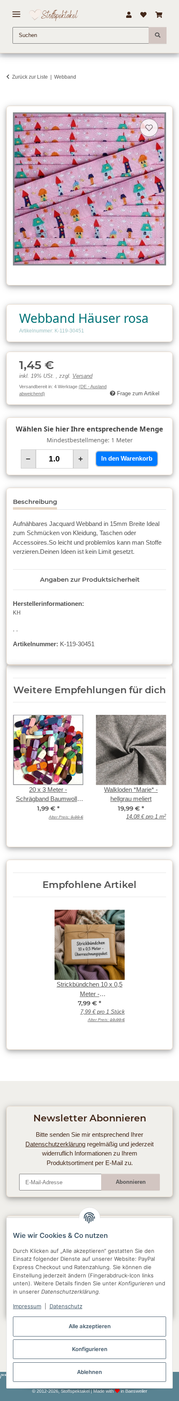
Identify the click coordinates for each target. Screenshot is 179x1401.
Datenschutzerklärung (55, 1144)
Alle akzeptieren (90, 1326)
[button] (129, 15)
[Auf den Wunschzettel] (149, 128)
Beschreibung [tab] (35, 502)
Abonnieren (131, 1182)
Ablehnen (89, 1372)
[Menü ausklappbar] (16, 11)
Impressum (27, 1306)
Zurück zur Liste (30, 77)
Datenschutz (66, 1306)
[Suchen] (158, 35)
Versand (82, 376)
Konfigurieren (89, 1349)
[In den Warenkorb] (12, 101)
